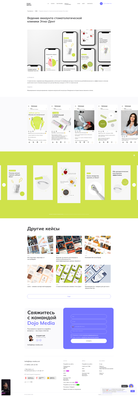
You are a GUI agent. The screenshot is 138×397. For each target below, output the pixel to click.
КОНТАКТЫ (90, 3)
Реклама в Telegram (68, 387)
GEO (64, 371)
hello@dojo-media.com (35, 345)
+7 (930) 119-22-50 (31, 365)
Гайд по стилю (101, 373)
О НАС (78, 3)
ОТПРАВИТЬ (89, 340)
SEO (64, 368)
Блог (100, 371)
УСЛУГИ (52, 3)
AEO (64, 373)
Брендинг (66, 380)
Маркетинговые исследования (72, 389)
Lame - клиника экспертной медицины (39, 286)
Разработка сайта (68, 364)
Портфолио (30, 11)
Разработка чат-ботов (69, 384)
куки (110, 389)
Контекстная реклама (67, 378)
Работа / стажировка (102, 367)
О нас (100, 364)
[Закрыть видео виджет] (10, 379)
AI (48, 3)
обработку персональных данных (90, 337)
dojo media (29, 4)
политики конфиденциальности (90, 335)
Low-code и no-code (68, 382)
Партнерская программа (106, 368)
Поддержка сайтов (66, 367)
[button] (107, 4)
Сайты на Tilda (86, 366)
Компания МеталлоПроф (93, 257)
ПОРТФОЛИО (60, 3)
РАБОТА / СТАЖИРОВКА (68, 4)
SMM (36, 11)
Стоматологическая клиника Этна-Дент (68, 286)
